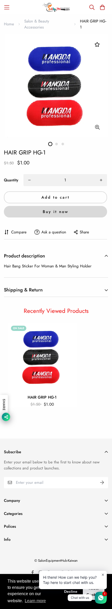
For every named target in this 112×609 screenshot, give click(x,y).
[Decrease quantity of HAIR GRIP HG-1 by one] (29, 180)
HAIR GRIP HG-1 (42, 397)
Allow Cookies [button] (93, 591)
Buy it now (56, 212)
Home (9, 24)
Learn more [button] (35, 601)
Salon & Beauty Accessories (36, 24)
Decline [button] (70, 591)
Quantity (11, 180)
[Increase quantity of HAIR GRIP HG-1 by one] (101, 180)
